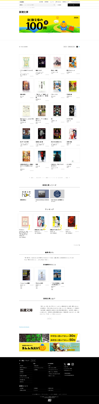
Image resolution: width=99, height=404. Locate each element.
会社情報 (41, 1)
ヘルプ (60, 394)
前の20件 (38, 177)
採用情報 (46, 1)
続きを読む (49, 318)
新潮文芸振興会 (67, 373)
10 (56, 177)
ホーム (20, 7)
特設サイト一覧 (51, 375)
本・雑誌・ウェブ (74, 4)
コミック (21, 373)
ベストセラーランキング (53, 369)
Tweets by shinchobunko (24, 327)
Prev (20, 24)
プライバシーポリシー (45, 394)
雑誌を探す (36, 365)
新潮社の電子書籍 (23, 375)
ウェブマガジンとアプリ (38, 367)
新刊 (49, 365)
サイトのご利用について (36, 394)
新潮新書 (21, 371)
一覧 (34, 360)
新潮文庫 (21, 369)
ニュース (52, 1)
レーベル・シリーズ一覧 (27, 7)
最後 (67, 177)
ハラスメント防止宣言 (53, 394)
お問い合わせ (58, 1)
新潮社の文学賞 (23, 390)
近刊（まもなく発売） (53, 367)
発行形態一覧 (22, 379)
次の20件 (60, 177)
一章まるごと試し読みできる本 (54, 373)
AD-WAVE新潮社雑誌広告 (69, 375)
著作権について (66, 1)
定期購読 (36, 369)
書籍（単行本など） (23, 367)
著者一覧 (21, 381)
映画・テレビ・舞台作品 (53, 371)
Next (79, 24)
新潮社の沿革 (50, 388)
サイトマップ (65, 394)
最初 (32, 177)
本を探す (21, 365)
